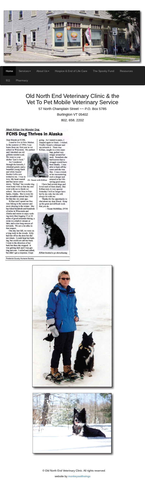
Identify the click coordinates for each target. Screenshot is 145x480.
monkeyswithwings (79, 476)
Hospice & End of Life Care (71, 70)
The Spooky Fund (103, 70)
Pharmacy (22, 80)
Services (24, 70)
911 (8, 80)
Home (9, 70)
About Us (41, 70)
